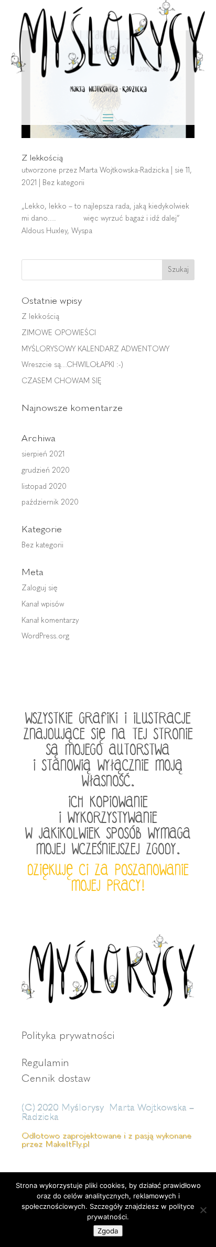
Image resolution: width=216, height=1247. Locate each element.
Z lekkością (42, 158)
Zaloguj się (39, 588)
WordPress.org (45, 636)
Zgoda (108, 1231)
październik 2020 (50, 502)
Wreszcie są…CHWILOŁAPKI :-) (72, 364)
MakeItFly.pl (67, 1144)
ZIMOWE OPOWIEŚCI (58, 332)
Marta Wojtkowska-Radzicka (124, 170)
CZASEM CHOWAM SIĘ (61, 380)
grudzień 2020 (45, 470)
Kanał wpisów (42, 604)
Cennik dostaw (56, 1078)
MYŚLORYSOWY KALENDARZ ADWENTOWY (95, 349)
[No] (203, 1210)
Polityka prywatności (67, 1035)
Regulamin (45, 1062)
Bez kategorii (63, 182)
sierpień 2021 (42, 454)
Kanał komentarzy (50, 620)
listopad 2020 (44, 486)
